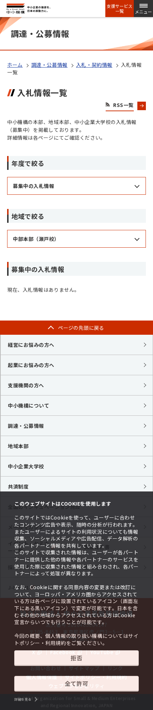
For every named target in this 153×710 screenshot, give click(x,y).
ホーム (15, 64)
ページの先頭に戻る (81, 327)
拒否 (76, 657)
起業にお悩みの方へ (31, 365)
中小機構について (28, 405)
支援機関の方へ (26, 385)
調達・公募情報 (49, 64)
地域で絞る (27, 216)
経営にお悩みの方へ (31, 344)
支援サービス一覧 (119, 8)
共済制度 (18, 486)
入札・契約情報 (94, 64)
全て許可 (76, 683)
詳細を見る (22, 699)
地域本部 (18, 446)
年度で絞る (27, 163)
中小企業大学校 (26, 466)
